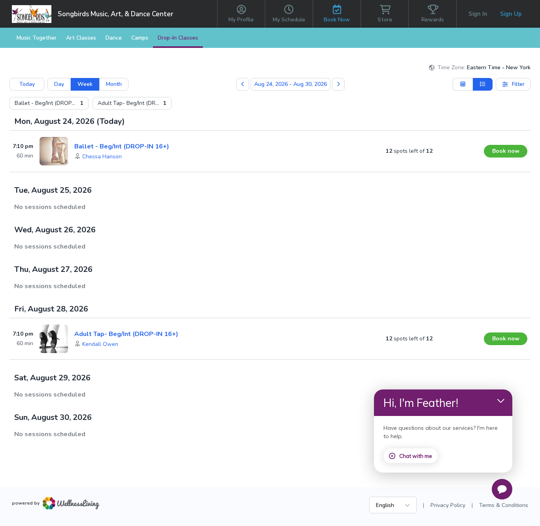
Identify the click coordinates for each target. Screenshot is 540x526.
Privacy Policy (447, 505)
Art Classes (81, 38)
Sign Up (511, 14)
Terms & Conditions (503, 505)
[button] (102, 157)
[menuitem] (49, 103)
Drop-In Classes (178, 38)
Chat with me (415, 456)
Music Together (37, 38)
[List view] (483, 84)
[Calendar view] (463, 84)
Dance (114, 38)
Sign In (477, 14)
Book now (505, 151)
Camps (139, 38)
